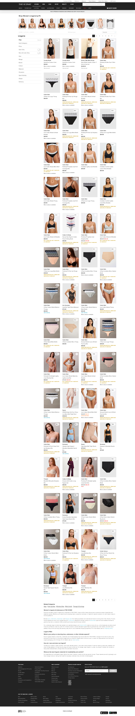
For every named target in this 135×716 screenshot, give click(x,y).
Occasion (21, 72)
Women (36, 4)
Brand (20, 62)
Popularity (105, 32)
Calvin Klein (71, 702)
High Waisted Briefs (47, 702)
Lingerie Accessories (60, 702)
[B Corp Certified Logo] (76, 683)
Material (21, 69)
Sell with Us (20, 674)
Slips (45, 606)
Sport (56, 4)
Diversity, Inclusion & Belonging (75, 670)
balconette (93, 620)
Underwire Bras (34, 702)
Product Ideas (54, 678)
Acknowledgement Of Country (25, 668)
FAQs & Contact (55, 667)
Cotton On (83, 700)
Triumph (107, 696)
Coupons (20, 682)
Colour (21, 66)
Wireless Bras (60, 606)
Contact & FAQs (67, 1)
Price (20, 46)
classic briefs (83, 625)
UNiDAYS (37, 676)
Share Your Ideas (102, 1)
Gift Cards (113, 1)
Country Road (109, 702)
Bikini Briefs (46, 698)
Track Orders (92, 1)
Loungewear (58, 698)
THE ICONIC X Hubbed (40, 679)
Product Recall (54, 680)
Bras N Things (84, 696)
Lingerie (32, 32)
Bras (19, 696)
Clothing (26, 32)
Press (19, 676)
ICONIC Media (21, 672)
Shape (20, 78)
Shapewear (58, 700)
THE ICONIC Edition (39, 681)
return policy (76, 640)
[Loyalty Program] (112, 8)
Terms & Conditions (39, 667)
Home (72, 4)
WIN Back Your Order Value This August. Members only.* (67, 11)
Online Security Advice (40, 674)
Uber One (37, 677)
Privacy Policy (38, 668)
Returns (83, 1)
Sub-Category (23, 43)
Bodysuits (70, 698)
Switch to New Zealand (56, 682)
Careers (20, 678)
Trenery (107, 698)
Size (20, 56)
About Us (20, 667)
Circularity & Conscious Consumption (73, 673)
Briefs (44, 696)
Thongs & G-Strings (72, 700)
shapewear (60, 618)
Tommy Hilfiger (96, 698)
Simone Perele (84, 698)
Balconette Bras (21, 698)
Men (43, 4)
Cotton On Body (96, 696)
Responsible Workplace (73, 668)
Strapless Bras (34, 698)
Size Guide (53, 672)
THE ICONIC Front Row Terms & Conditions (42, 671)
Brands (19, 670)
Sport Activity (22, 75)
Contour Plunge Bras (22, 700)
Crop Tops (33, 700)
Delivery (76, 1)
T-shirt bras (71, 620)
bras (49, 618)
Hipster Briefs (46, 700)
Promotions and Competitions (24, 680)
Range (20, 59)
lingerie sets (68, 618)
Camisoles (70, 696)
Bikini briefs (68, 606)
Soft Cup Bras (34, 696)
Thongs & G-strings (78, 606)
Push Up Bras (51, 606)
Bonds (94, 700)
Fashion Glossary (55, 676)
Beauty (64, 4)
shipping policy (109, 628)
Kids (50, 4)
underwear (53, 618)
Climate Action (71, 677)
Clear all (39, 40)
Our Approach (71, 667)
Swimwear (108, 700)
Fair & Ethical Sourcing (73, 676)
